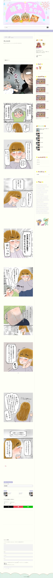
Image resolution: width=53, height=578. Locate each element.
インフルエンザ (39, 190)
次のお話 (28, 33)
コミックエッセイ (45, 190)
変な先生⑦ (41, 133)
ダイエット (44, 192)
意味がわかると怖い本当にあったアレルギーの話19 (42, 109)
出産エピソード (39, 203)
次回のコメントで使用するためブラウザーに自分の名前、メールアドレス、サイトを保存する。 (16, 562)
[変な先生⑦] (38, 135)
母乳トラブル (39, 209)
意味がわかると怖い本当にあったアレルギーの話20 (42, 117)
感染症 (40, 207)
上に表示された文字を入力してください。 (9, 564)
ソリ (41, 192)
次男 (44, 207)
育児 (40, 85)
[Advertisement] (18, 50)
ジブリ (38, 192)
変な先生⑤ (41, 142)
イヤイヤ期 (38, 188)
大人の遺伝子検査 (45, 203)
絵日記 (43, 209)
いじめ (38, 186)
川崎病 (45, 205)
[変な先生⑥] (38, 139)
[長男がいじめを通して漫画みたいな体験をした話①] (38, 130)
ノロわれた (41, 194)
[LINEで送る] (28, 507)
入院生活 (38, 201)
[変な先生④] (31, 494)
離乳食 (45, 211)
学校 (41, 205)
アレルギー (46, 186)
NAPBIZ (28, 576)
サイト (4, 558)
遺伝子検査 (38, 211)
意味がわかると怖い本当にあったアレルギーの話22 (42, 84)
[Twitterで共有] (8, 507)
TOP (18, 33)
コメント (5, 543)
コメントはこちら (9, 482)
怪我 (37, 207)
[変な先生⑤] (38, 144)
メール (5, 555)
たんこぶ (41, 186)
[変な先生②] (5, 494)
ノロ (37, 194)
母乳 (47, 207)
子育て (38, 205)
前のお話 (9, 33)
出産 (42, 201)
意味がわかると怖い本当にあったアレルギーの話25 (42, 101)
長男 (42, 211)
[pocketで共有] (18, 507)
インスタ (42, 188)
